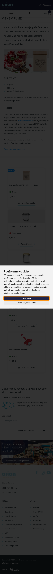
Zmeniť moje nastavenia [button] (26, 303)
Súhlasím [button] (26, 298)
